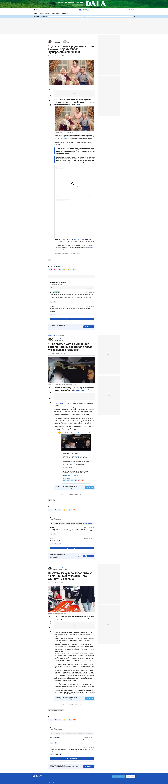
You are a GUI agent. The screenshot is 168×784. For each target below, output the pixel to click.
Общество (50, 564)
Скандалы (58, 13)
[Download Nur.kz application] (84, 4)
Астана (50, 500)
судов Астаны (79, 390)
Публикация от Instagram (72, 203)
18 (51, 509)
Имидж (53, 13)
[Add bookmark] (50, 105)
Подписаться (89, 487)
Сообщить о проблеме (118, 776)
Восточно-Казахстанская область (56, 710)
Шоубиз (35, 13)
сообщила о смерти (78, 239)
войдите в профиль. (87, 287)
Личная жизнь (47, 13)
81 (51, 719)
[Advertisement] (84, 26)
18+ (49, 259)
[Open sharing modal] (50, 100)
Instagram (65, 136)
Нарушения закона (60, 335)
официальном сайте (70, 631)
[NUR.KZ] (84, 10)
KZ (126, 9)
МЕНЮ (37, 9)
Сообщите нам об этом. (75, 253)
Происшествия (65, 13)
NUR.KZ (78, 104)
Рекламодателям (130, 776)
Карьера (41, 13)
